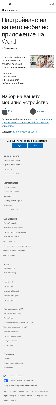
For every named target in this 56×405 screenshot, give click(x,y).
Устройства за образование (13, 227)
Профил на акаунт (10, 187)
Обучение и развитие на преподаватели (17, 246)
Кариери (6, 358)
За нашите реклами (25, 396)
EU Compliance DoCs (41, 396)
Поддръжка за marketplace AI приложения (18, 322)
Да (19, 145)
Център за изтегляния (11, 191)
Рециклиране (8, 205)
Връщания (7, 196)
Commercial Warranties (11, 210)
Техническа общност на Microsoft (15, 327)
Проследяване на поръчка (13, 201)
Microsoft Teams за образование (15, 232)
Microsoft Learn (8, 318)
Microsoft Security (9, 273)
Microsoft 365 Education (11, 237)
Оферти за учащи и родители (14, 250)
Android (40, 111)
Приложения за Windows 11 (13, 174)
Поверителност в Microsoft (13, 363)
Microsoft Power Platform (12, 336)
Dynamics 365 (8, 282)
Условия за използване (39, 391)
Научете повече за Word (24, 131)
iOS (10, 111)
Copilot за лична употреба (12, 165)
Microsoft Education (10, 223)
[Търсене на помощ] (10, 3)
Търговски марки (9, 396)
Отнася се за (10, 48)
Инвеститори (8, 368)
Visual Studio (8, 345)
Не (35, 145)
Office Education (9, 241)
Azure (5, 277)
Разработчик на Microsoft (12, 313)
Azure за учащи (9, 255)
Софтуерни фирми (10, 341)
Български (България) (15, 376)
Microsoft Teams (9, 300)
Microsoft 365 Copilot (11, 295)
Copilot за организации (11, 160)
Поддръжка (8, 10)
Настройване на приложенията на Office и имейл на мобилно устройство (27, 122)
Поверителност (24, 391)
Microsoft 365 (8, 169)
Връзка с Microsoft (10, 391)
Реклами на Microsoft (11, 291)
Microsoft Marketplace (11, 332)
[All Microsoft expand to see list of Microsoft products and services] (3, 3)
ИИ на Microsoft (9, 268)
